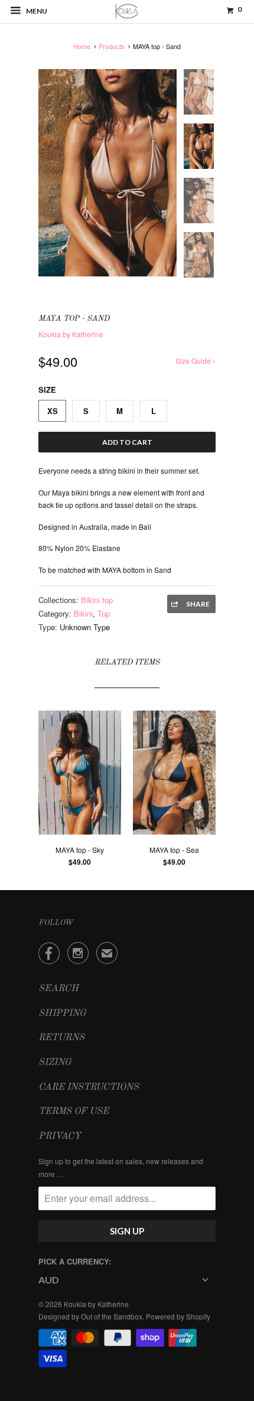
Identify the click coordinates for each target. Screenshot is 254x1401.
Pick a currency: (74, 1261)
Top (103, 613)
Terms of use (73, 1111)
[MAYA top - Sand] (107, 172)
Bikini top (97, 599)
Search (58, 988)
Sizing (54, 1062)
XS (52, 410)
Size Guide (194, 361)
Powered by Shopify (178, 1316)
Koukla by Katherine (70, 334)
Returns (61, 1037)
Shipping (62, 1013)
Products (112, 46)
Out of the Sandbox (111, 1316)
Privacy (59, 1136)
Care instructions (88, 1087)
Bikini (83, 613)
